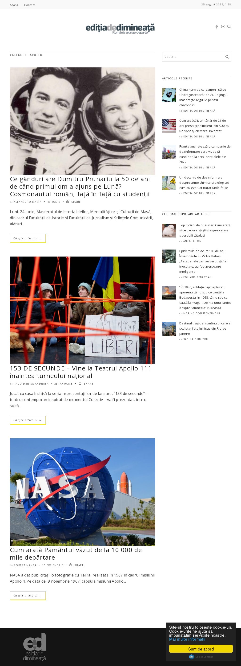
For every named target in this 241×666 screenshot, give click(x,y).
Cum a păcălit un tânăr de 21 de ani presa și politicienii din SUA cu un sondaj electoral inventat (204, 125)
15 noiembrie (52, 565)
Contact (29, 5)
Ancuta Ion (192, 241)
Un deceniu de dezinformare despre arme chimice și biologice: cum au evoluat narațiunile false (204, 182)
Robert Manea (25, 565)
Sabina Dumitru (196, 339)
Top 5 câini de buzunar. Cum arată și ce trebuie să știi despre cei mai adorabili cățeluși (204, 230)
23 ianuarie (63, 383)
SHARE (75, 201)
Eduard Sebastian (197, 277)
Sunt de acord (201, 649)
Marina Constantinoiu (201, 313)
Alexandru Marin (28, 201)
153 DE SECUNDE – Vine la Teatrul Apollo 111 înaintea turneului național (81, 372)
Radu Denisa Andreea (31, 383)
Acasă (14, 5)
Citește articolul (27, 238)
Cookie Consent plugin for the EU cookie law (201, 656)
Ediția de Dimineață (199, 110)
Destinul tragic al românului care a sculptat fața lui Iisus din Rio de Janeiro (204, 328)
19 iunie (54, 201)
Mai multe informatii (187, 639)
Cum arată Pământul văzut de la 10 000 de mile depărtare (76, 553)
